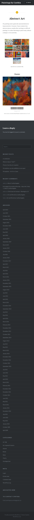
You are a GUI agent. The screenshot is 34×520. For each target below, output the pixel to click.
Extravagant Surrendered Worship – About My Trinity (16, 186)
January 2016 (6, 280)
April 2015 (5, 299)
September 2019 (7, 241)
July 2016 (5, 270)
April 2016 (5, 273)
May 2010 (5, 420)
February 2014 (6, 325)
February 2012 (6, 385)
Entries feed (6, 476)
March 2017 (6, 267)
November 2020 (7, 225)
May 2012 (5, 376)
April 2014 (5, 318)
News (4, 455)
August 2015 (6, 289)
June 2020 (5, 229)
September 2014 (7, 309)
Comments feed (7, 479)
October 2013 (6, 334)
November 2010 (7, 411)
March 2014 (6, 321)
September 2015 (7, 286)
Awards (5, 448)
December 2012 (7, 356)
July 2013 (5, 344)
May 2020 (5, 232)
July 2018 (5, 254)
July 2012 (5, 369)
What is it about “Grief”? (9, 162)
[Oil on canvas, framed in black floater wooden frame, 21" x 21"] (17, 42)
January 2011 (6, 408)
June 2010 (5, 417)
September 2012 (7, 366)
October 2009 (6, 427)
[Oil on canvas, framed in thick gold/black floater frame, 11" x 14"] (25, 48)
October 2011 (6, 395)
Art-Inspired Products (8, 445)
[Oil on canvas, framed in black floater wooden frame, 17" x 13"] (9, 54)
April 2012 (5, 379)
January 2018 (6, 257)
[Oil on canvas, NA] (25, 54)
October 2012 (6, 363)
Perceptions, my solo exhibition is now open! (14, 168)
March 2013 (6, 350)
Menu (29, 2)
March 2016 (6, 277)
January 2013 (6, 353)
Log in (4, 473)
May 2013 (5, 347)
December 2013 (7, 328)
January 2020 (6, 238)
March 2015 (6, 302)
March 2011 (6, 404)
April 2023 (5, 209)
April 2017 (5, 264)
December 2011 (7, 388)
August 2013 (6, 341)
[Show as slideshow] (17, 66)
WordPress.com (17, 516)
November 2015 (7, 283)
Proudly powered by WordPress (12, 514)
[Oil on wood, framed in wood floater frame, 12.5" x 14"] (17, 61)
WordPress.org (7, 482)
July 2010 (5, 414)
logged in (12, 132)
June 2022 (5, 213)
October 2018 (6, 251)
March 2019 (6, 245)
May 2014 (5, 315)
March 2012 (6, 382)
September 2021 (7, 219)
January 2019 (6, 248)
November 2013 (7, 331)
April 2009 (5, 430)
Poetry (4, 458)
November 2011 (7, 392)
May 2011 (5, 401)
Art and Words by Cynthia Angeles (16, 194)
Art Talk (5, 442)
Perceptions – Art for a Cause (10, 171)
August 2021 (6, 222)
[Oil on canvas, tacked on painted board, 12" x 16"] (17, 54)
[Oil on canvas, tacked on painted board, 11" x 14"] (9, 48)
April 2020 (5, 235)
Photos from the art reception (10, 165)
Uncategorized (6, 461)
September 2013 (7, 337)
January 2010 (6, 424)
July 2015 (5, 293)
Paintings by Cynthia (11, 2)
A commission (6, 158)
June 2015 (5, 296)
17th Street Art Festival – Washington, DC (18, 191)
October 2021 (6, 216)
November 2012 (7, 360)
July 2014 (5, 312)
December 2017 (7, 261)
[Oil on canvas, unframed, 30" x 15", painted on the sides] (17, 48)
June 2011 (5, 398)
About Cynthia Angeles (13, 183)
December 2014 (7, 305)
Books (4, 451)
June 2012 (5, 372)
